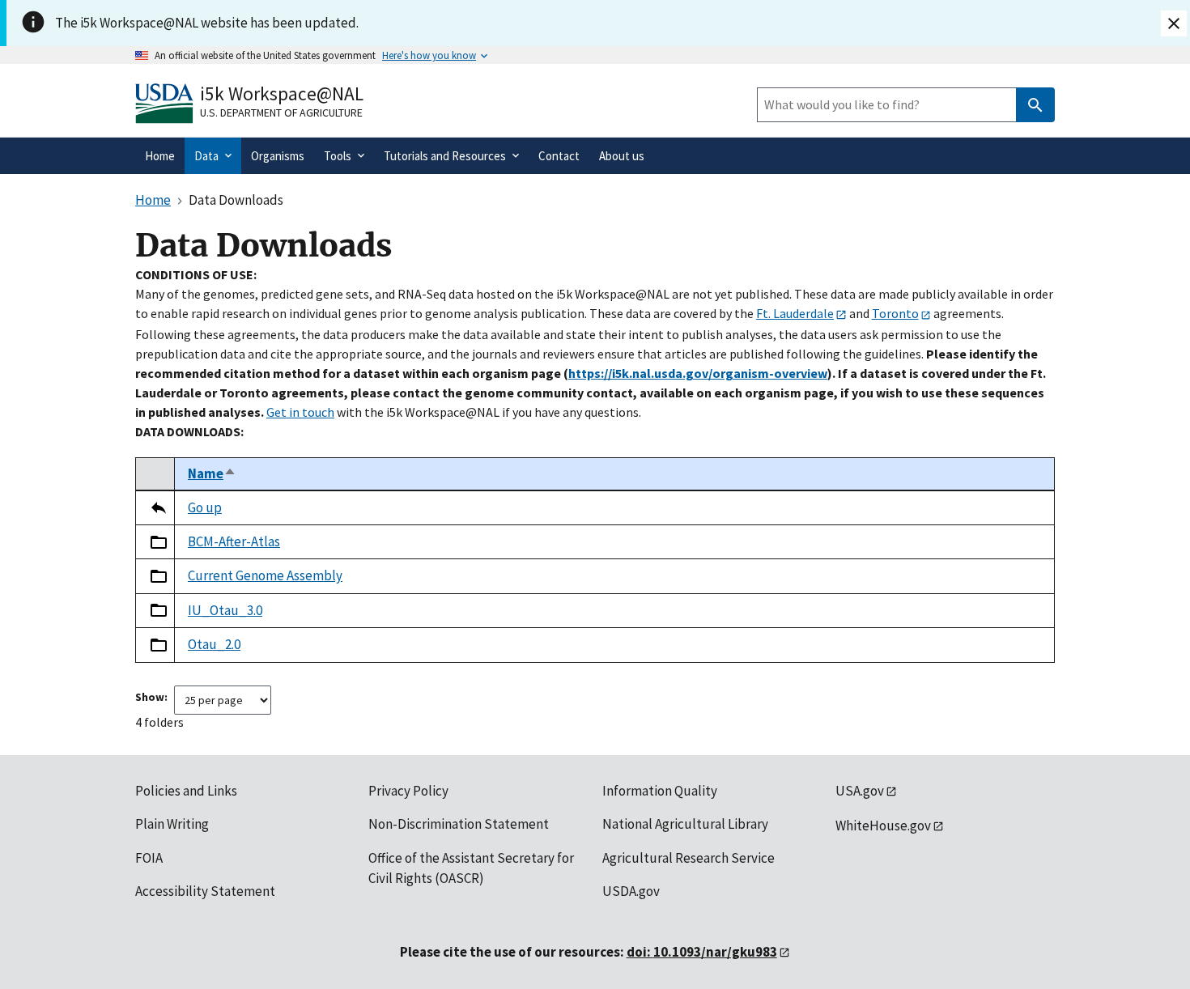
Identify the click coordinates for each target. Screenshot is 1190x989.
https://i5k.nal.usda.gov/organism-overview (697, 373)
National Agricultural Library (685, 824)
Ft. (795, 313)
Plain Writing (172, 824)
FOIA (149, 858)
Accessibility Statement (205, 891)
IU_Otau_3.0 (225, 610)
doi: (702, 952)
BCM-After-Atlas (234, 541)
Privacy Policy (408, 791)
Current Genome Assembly (265, 575)
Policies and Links (186, 791)
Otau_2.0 (214, 644)
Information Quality (659, 791)
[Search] (1035, 104)
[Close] (1174, 23)
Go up (205, 507)
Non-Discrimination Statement (458, 824)
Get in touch (300, 412)
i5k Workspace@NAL (281, 93)
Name (212, 473)
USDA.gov (631, 891)
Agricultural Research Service (688, 858)
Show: (151, 696)
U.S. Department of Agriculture (281, 112)
